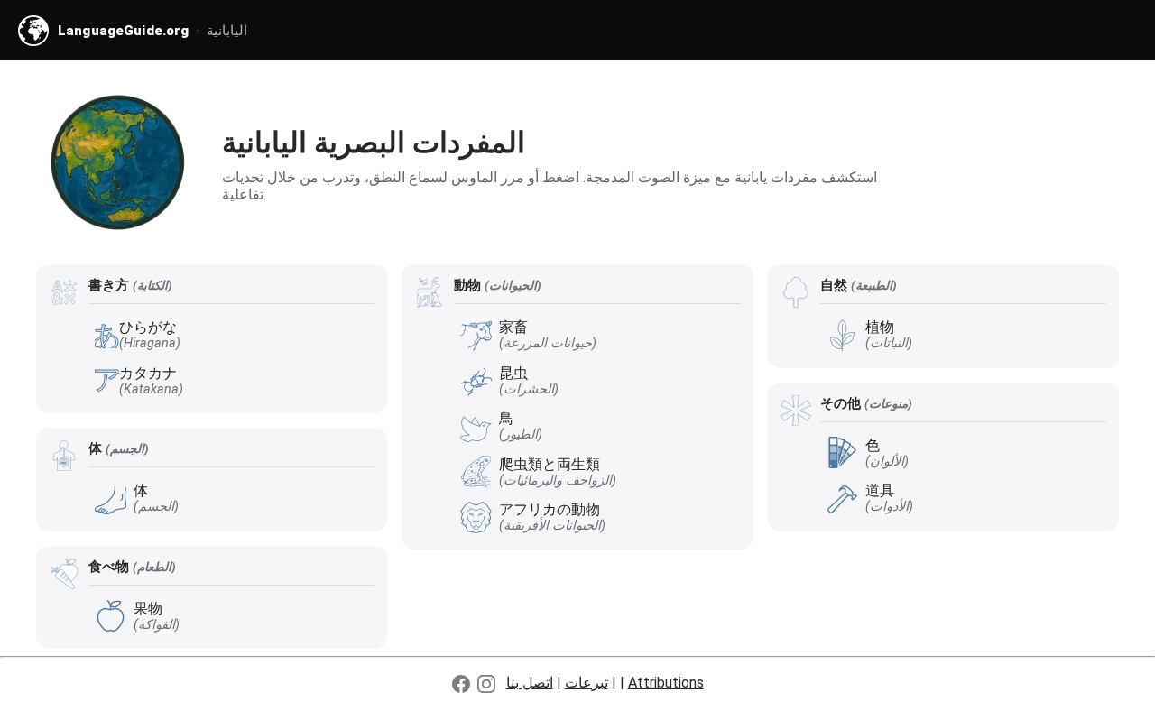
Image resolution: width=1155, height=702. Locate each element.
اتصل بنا (529, 682)
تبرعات (586, 682)
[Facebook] (461, 684)
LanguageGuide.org (123, 31)
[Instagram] (486, 684)
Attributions (666, 682)
